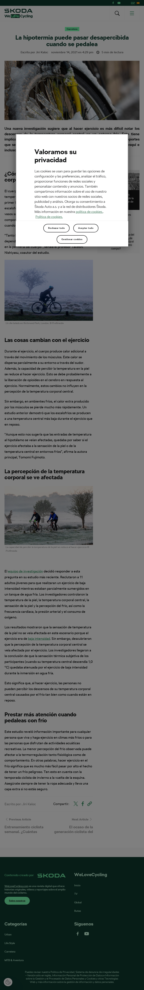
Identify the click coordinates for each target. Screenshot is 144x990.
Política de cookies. (49, 217)
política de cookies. (89, 212)
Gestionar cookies (72, 239)
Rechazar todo (56, 228)
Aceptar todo (85, 228)
